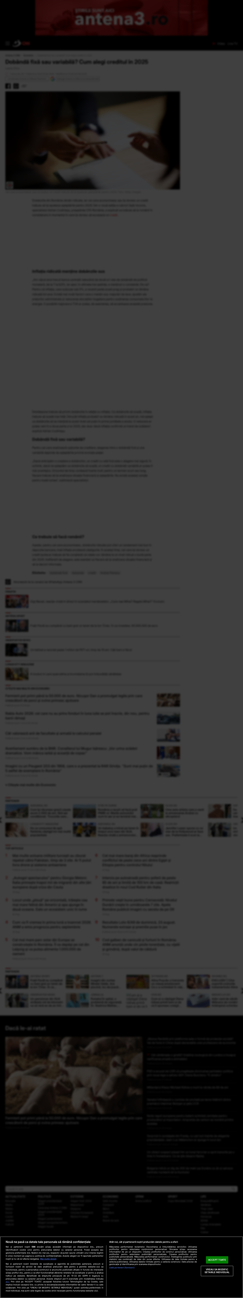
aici (7, 1281)
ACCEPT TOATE (217, 1259)
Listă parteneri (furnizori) (121, 1267)
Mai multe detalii (48, 1259)
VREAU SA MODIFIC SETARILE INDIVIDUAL (217, 1271)
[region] (121, 1267)
